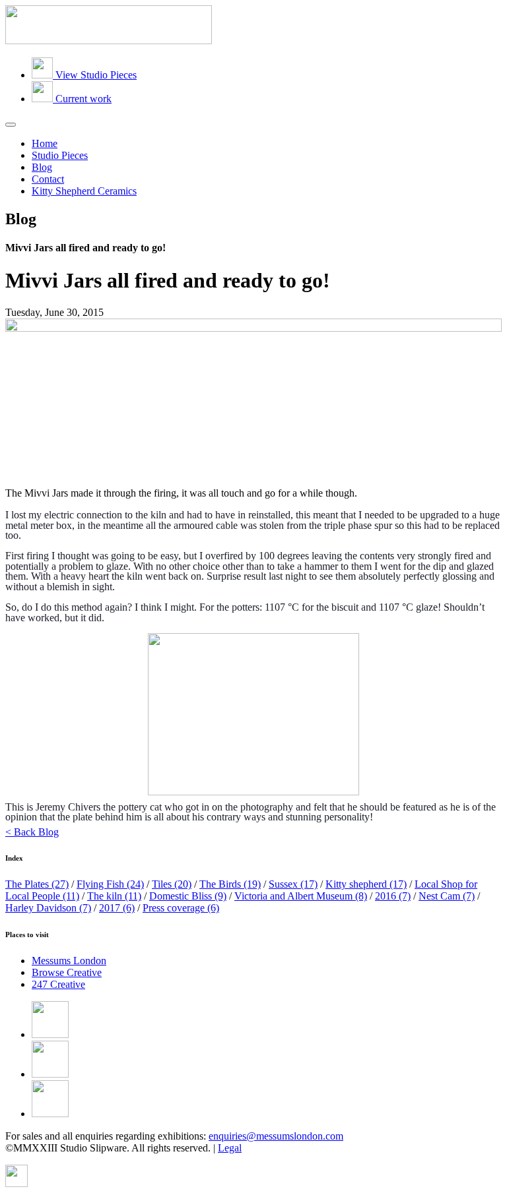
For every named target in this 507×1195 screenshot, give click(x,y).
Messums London (69, 960)
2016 (393, 896)
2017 (117, 907)
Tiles (171, 884)
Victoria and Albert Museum (300, 896)
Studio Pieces (60, 155)
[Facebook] (50, 1034)
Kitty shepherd (366, 884)
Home (44, 143)
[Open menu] (10, 125)
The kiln (114, 896)
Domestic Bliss (187, 896)
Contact (48, 179)
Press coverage (181, 907)
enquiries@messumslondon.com (276, 1136)
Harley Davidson (48, 907)
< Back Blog (32, 832)
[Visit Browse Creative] (16, 1183)
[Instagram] (50, 1113)
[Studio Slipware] (108, 40)
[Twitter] (50, 1074)
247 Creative (58, 984)
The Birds (230, 884)
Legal (230, 1147)
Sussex (293, 884)
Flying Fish (110, 884)
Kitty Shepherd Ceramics (84, 191)
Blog (42, 167)
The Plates (37, 884)
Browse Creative (67, 972)
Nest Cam (447, 896)
